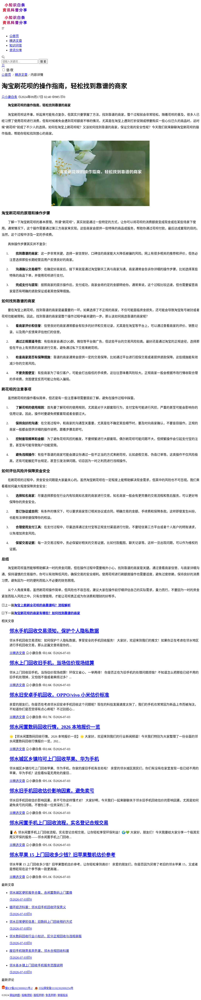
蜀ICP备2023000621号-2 (19, 988)
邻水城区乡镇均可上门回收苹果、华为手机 (54, 759)
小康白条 (11, 97)
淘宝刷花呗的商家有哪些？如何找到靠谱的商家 (47, 613)
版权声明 (39, 995)
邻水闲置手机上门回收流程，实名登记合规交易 (58, 822)
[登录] (3, 65)
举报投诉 (63, 995)
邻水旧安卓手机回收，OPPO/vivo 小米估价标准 (59, 695)
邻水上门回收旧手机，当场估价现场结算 (51, 662)
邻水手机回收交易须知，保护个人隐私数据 (54, 630)
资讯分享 (15, 50)
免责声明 (51, 995)
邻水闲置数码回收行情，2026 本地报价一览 (54, 727)
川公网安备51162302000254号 (56, 988)
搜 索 (43, 61)
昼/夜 (9, 70)
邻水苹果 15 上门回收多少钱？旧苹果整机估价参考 (62, 854)
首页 (16, 36)
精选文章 (15, 40)
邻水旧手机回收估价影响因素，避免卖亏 (51, 790)
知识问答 (15, 45)
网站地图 (15, 995)
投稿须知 (27, 995)
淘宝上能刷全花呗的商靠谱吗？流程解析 (42, 605)
